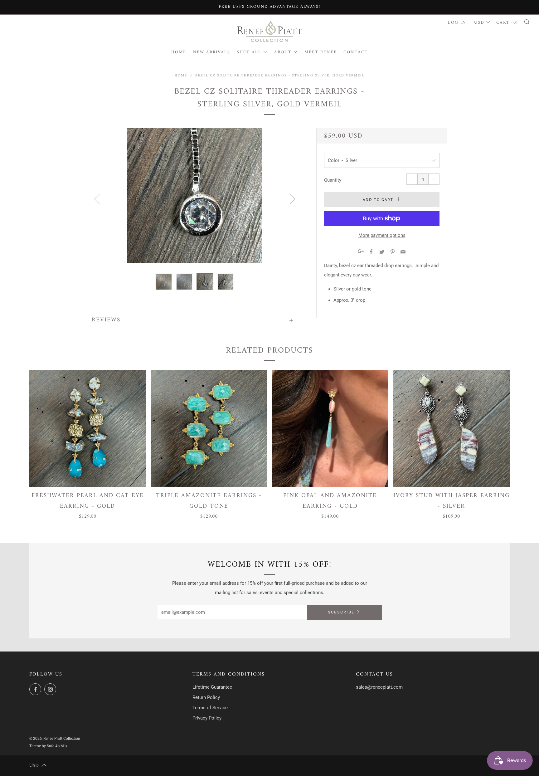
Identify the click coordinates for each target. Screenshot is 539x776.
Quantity (332, 180)
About (283, 52)
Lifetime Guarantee (212, 687)
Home (178, 52)
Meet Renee (320, 52)
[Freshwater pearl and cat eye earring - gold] (87, 428)
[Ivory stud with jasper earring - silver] (451, 428)
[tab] (163, 281)
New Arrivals (211, 52)
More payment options (381, 235)
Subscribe (341, 612)
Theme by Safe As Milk (48, 746)
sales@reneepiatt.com (379, 687)
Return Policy (206, 697)
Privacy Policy (206, 718)
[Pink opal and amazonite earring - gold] (330, 428)
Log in (457, 23)
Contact (355, 52)
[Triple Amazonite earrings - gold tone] (209, 428)
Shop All (249, 52)
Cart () (507, 23)
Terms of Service (210, 707)
